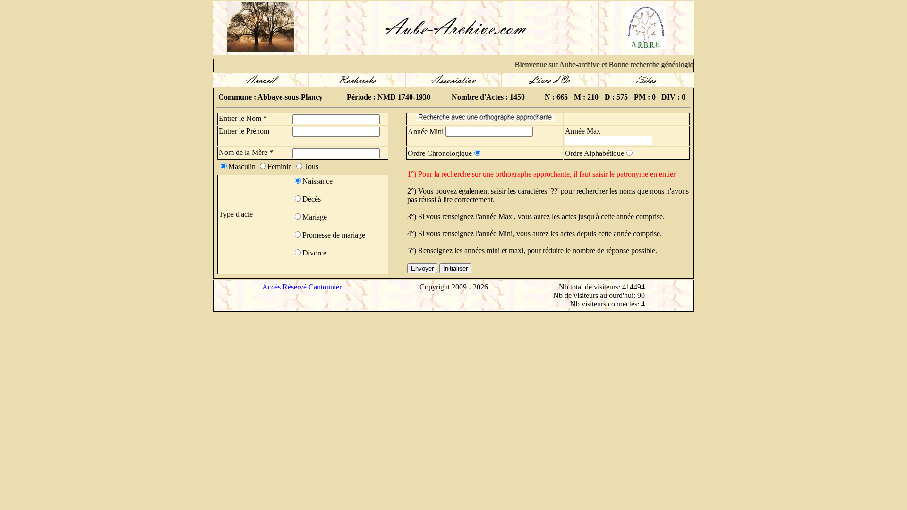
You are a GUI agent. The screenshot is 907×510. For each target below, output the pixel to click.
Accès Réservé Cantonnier (302, 287)
